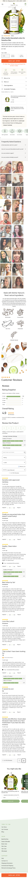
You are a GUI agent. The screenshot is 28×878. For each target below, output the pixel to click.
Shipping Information (7, 863)
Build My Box (5, 839)
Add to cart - (14, 61)
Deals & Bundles (6, 841)
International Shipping (7, 865)
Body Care (4, 844)
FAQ (3, 858)
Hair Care (4, 849)
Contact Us (5, 861)
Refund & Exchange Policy (8, 868)
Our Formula (5, 829)
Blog (3, 832)
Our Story (4, 827)
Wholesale (4, 851)
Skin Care (4, 846)
